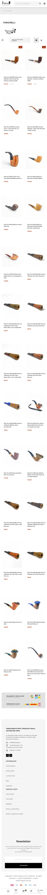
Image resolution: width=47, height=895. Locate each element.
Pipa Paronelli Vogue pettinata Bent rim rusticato (12, 474)
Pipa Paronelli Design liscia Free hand (13, 623)
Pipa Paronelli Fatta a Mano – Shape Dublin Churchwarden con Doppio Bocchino (35, 425)
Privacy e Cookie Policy (12, 809)
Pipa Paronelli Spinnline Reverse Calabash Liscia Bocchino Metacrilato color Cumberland (13, 325)
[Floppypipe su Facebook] (7, 755)
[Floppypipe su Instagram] (10, 755)
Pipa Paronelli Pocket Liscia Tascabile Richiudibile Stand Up (13, 177)
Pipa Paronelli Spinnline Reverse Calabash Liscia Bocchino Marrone (36, 375)
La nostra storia (10, 776)
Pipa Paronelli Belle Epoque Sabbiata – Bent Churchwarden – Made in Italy (36, 128)
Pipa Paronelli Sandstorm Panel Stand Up (13, 225)
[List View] (41, 40)
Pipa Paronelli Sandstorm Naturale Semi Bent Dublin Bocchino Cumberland (34, 226)
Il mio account (10, 794)
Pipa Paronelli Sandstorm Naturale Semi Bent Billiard (35, 177)
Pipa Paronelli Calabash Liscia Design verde (12, 671)
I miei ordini (9, 799)
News (7, 781)
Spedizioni (9, 804)
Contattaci (9, 786)
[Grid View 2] (36, 40)
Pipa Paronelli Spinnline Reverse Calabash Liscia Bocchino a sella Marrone (13, 524)
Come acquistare (10, 766)
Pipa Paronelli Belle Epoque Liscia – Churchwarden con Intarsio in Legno (11, 128)
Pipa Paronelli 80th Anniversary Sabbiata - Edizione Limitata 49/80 (36, 78)
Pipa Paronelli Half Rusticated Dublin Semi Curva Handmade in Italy (13, 275)
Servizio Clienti (10, 771)
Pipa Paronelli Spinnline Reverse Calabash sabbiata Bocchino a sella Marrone (36, 524)
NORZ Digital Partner (23, 881)
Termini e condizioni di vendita (14, 814)
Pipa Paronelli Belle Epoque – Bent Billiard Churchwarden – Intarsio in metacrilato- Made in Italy (36, 672)
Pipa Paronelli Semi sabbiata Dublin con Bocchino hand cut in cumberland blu (35, 474)
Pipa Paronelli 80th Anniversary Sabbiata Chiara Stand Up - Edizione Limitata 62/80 (13, 78)
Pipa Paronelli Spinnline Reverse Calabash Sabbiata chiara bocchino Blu (13, 425)
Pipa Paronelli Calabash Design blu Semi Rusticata (36, 623)
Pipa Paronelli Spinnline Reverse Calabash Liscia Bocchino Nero (36, 275)
